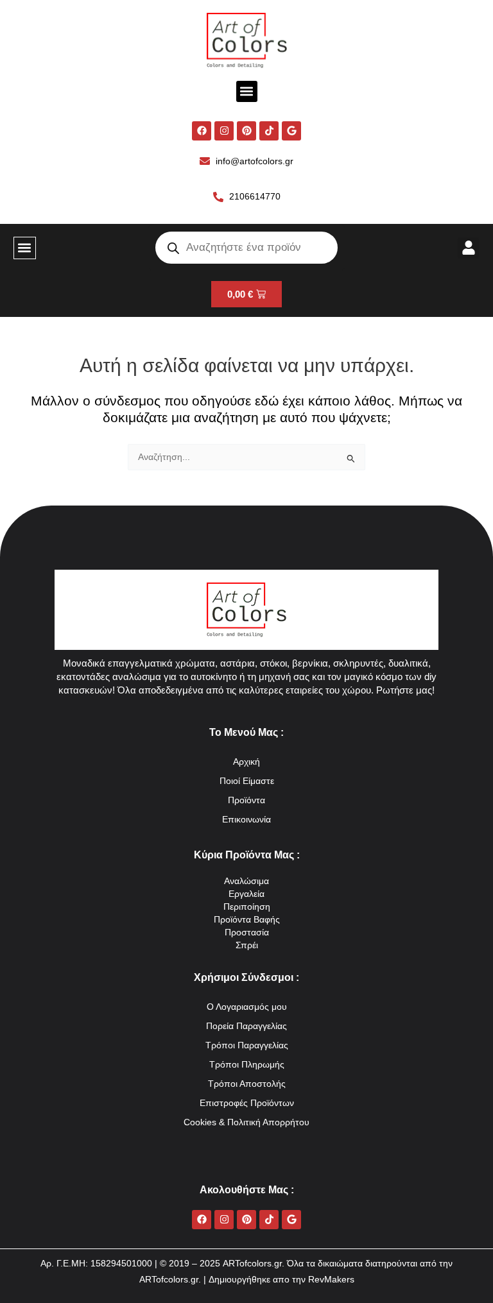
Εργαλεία (246, 894)
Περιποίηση (246, 907)
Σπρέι (247, 945)
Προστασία (247, 932)
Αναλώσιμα (246, 881)
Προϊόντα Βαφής (247, 919)
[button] (246, 91)
